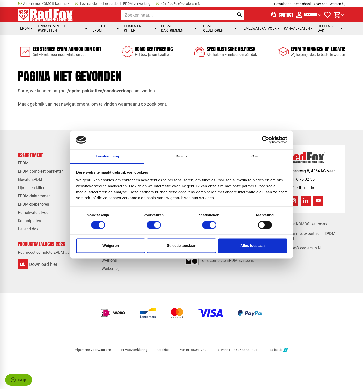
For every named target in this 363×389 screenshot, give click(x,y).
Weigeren (110, 245)
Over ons (320, 4)
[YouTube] (318, 201)
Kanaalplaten (297, 28)
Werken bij (337, 4)
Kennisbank (303, 4)
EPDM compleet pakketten (52, 28)
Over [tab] (255, 156)
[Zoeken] (239, 15)
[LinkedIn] (306, 201)
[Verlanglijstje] (327, 15)
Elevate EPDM (99, 28)
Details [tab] (182, 156)
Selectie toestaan (181, 245)
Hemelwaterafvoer (259, 28)
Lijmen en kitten (132, 28)
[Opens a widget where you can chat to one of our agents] (18, 380)
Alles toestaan (252, 245)
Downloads (282, 4)
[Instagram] (293, 201)
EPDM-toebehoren (212, 28)
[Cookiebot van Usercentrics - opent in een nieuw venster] (265, 140)
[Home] (46, 15)
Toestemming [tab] (107, 156)
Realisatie (274, 350)
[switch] (154, 225)
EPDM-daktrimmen (172, 28)
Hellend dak (325, 28)
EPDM (25, 28)
